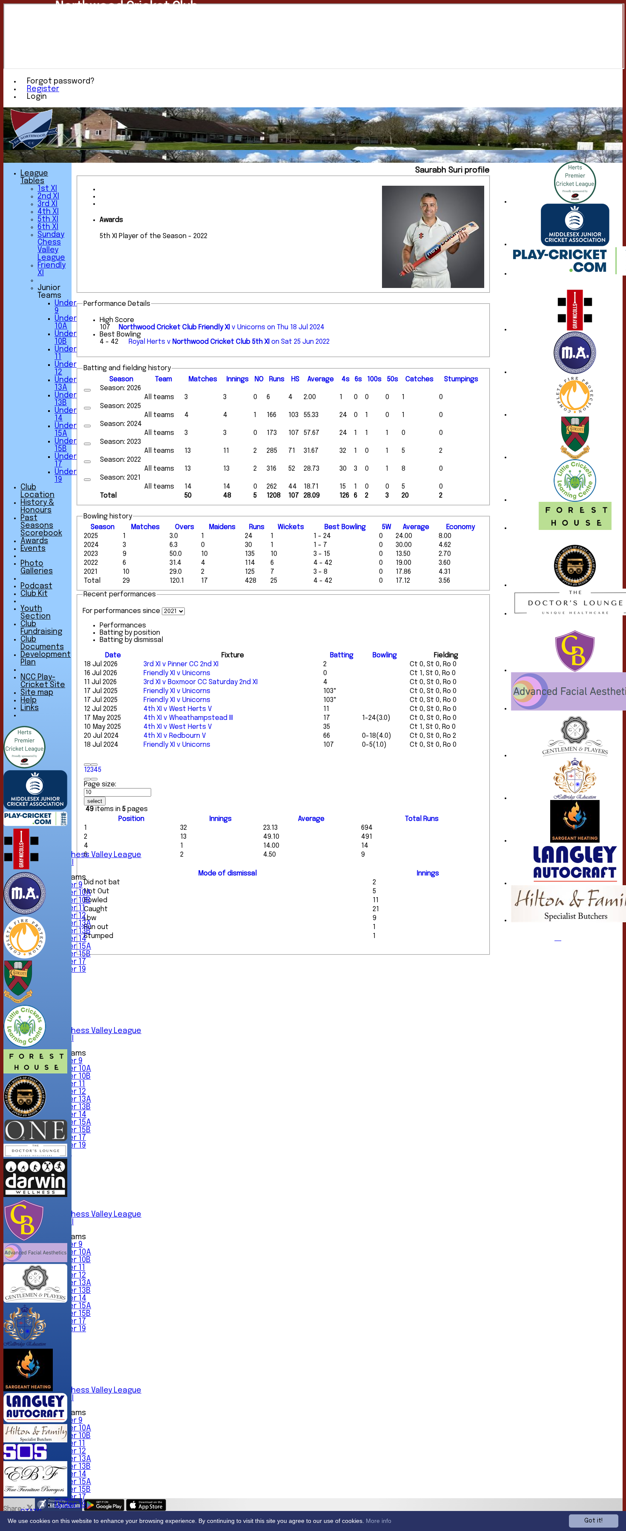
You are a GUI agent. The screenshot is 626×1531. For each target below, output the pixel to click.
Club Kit (34, 594)
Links (29, 708)
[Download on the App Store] (146, 1509)
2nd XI (48, 196)
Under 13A (73, 923)
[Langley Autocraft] (575, 883)
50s (392, 379)
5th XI (47, 219)
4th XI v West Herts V (178, 709)
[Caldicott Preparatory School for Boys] (575, 457)
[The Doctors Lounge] (35, 1155)
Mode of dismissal (227, 873)
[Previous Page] (94, 764)
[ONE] (35, 1139)
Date (113, 655)
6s (358, 379)
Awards (34, 541)
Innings (221, 819)
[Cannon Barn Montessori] (575, 670)
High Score (117, 320)
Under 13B (73, 931)
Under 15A (73, 946)
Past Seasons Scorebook (41, 525)
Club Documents (42, 643)
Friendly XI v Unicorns (177, 673)
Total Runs (422, 819)
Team (163, 379)
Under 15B (73, 954)
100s (374, 379)
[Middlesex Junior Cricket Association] (575, 244)
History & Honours (37, 506)
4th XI (48, 212)
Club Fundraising (41, 628)
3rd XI (47, 204)
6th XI (47, 227)
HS (295, 379)
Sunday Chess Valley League (89, 855)
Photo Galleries (36, 567)
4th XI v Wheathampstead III (188, 718)
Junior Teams (49, 291)
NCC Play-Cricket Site (42, 681)
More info (378, 1520)
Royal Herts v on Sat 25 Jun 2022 (229, 341)
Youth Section (35, 612)
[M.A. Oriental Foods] (575, 372)
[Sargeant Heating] (575, 840)
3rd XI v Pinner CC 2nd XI (181, 664)
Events (33, 549)
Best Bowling (120, 334)
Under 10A (73, 893)
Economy (460, 527)
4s (346, 379)
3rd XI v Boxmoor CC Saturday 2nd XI (201, 682)
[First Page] (87, 764)
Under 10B (73, 900)
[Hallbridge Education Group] (575, 798)
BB (345, 527)
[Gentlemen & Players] (575, 755)
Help (28, 700)
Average (416, 527)
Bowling (385, 655)
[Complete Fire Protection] (575, 414)
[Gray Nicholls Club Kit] (575, 329)
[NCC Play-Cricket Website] (35, 824)
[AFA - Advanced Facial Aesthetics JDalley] (35, 1260)
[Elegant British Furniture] (35, 1494)
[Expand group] (87, 390)
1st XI (47, 189)
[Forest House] (575, 528)
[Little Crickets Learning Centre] (575, 500)
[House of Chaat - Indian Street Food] (575, 585)
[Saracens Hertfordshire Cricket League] (575, 201)
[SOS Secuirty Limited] (25, 1457)
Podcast (36, 586)
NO (259, 379)
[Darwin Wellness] (35, 1195)
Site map (36, 692)
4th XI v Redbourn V (175, 736)
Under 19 (70, 1505)
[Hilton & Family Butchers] (35, 1440)
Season (121, 379)
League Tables (34, 177)
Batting (341, 655)
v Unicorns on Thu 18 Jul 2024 (221, 327)
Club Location (37, 491)
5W (386, 527)
